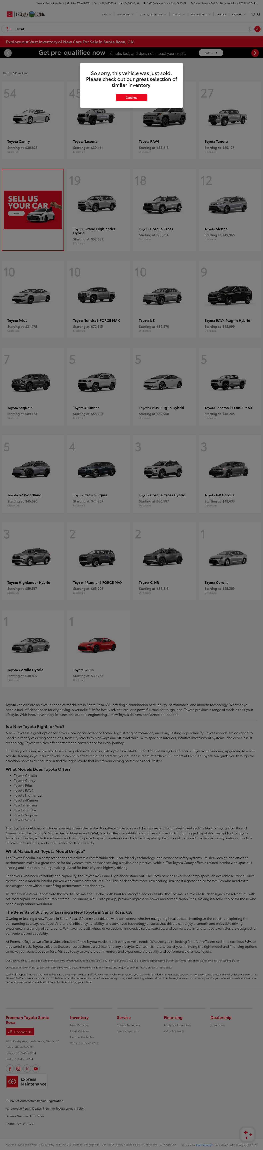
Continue (131, 97)
